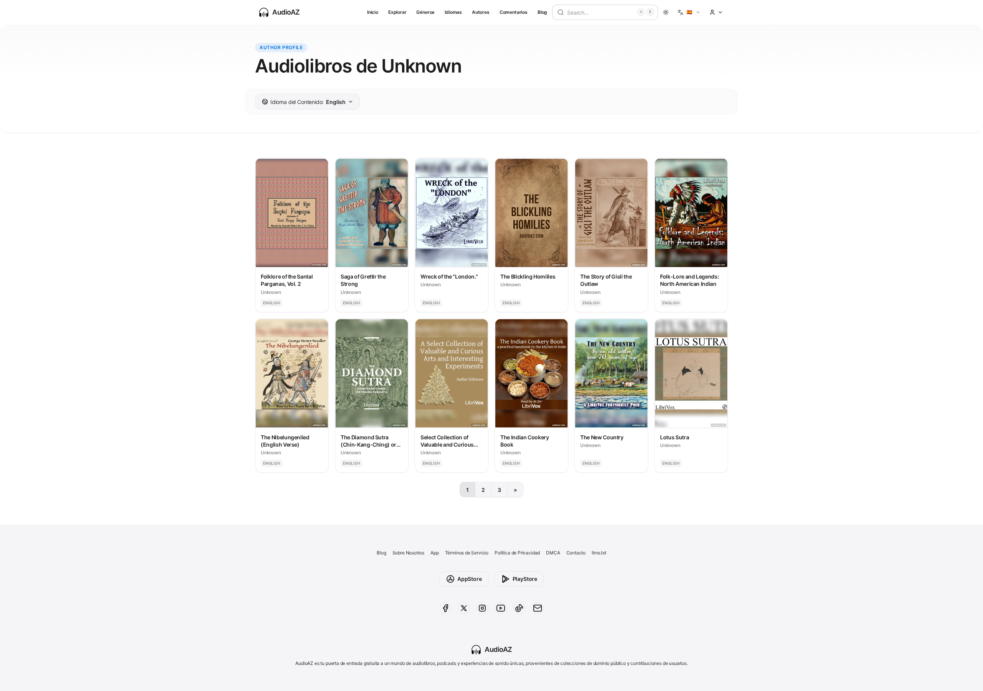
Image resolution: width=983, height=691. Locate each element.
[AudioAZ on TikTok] (519, 608)
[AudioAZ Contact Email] (537, 608)
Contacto (576, 553)
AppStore (469, 579)
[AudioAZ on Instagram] (482, 608)
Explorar (397, 12)
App (434, 553)
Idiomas (453, 12)
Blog (542, 12)
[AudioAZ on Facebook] (445, 608)
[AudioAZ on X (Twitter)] (464, 608)
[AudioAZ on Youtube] (501, 608)
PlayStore (525, 579)
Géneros (425, 12)
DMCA (553, 553)
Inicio (372, 12)
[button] (689, 12)
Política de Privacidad (517, 553)
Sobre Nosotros (408, 553)
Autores (481, 12)
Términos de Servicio (466, 553)
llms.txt (599, 553)
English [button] (308, 102)
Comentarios (514, 12)
